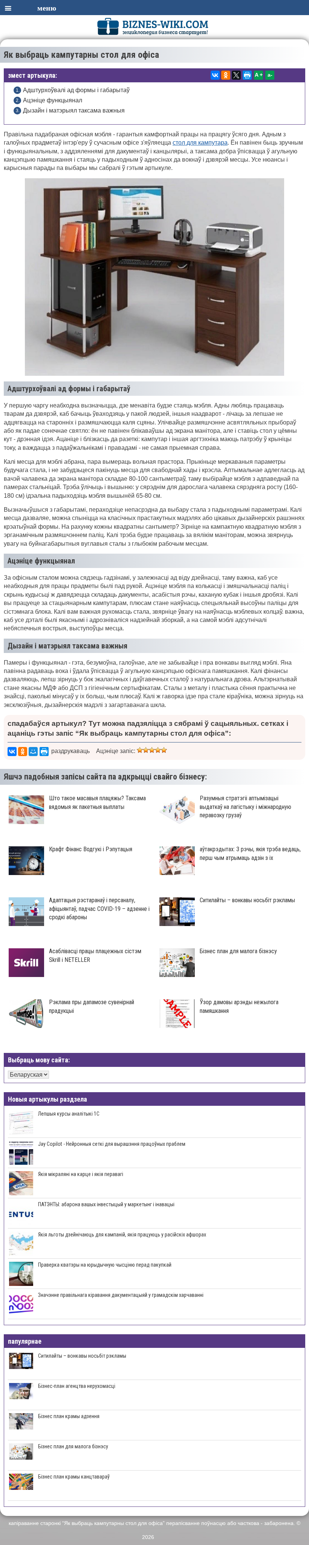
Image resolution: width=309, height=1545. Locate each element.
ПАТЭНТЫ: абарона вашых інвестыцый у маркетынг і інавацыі (106, 1204)
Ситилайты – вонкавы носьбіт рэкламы (82, 1356)
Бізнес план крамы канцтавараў (74, 1477)
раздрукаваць (70, 751)
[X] (236, 75)
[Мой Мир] (33, 751)
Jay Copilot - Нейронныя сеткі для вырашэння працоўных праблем (111, 1144)
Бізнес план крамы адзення (68, 1416)
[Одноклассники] (225, 75)
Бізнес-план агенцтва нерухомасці (76, 1386)
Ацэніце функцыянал (52, 100)
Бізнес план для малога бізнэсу (73, 1446)
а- (270, 75)
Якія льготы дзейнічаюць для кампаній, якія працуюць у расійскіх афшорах (122, 1235)
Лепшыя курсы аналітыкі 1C (68, 1114)
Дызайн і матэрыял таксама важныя (74, 110)
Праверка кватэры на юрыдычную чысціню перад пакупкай (104, 1265)
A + (259, 75)
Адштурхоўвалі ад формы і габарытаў (76, 90)
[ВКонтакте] (215, 75)
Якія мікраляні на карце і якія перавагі (80, 1174)
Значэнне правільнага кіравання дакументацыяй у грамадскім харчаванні (120, 1295)
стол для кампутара (200, 142)
